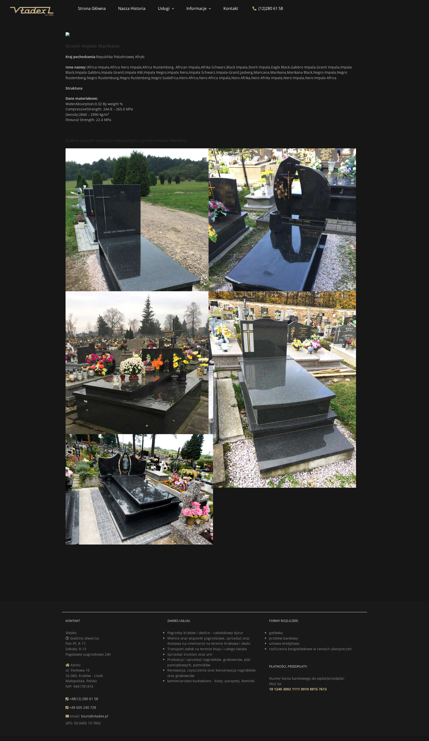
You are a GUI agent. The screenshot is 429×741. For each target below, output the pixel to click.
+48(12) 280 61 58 (83, 698)
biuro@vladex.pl (94, 716)
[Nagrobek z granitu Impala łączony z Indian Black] (139, 151)
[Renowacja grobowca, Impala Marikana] (139, 293)
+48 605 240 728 (82, 707)
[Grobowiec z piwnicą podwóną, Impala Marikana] (139, 436)
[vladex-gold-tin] (31, 7)
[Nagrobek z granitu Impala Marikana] (282, 293)
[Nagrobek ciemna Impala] (282, 151)
